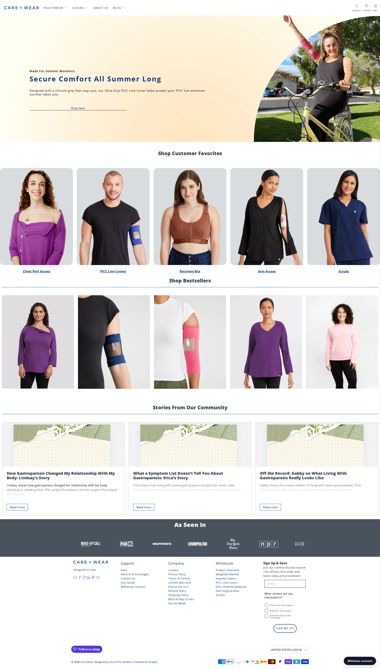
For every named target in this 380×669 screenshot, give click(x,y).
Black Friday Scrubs (181, 599)
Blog (117, 8)
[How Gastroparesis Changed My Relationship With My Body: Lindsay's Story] (63, 444)
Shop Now (78, 108)
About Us (100, 8)
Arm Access (267, 271)
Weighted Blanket (227, 574)
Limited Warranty (179, 582)
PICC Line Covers (113, 271)
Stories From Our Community (190, 407)
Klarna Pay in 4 (178, 587)
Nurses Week (177, 603)
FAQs (124, 570)
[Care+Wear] (21, 7)
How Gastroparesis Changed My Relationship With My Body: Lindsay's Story (61, 475)
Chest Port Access (36, 271)
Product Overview (227, 570)
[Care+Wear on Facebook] (79, 578)
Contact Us (128, 578)
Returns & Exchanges (135, 574)
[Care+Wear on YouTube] (98, 578)
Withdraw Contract (133, 587)
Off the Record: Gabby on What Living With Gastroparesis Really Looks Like (303, 475)
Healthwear (53, 8)
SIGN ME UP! (285, 628)
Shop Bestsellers (190, 280)
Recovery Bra (190, 271)
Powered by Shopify (145, 662)
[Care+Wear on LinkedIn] (88, 578)
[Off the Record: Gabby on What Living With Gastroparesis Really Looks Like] (317, 444)
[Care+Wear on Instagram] (84, 578)
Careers (173, 570)
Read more (17, 507)
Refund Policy (177, 591)
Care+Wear (86, 662)
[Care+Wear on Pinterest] (93, 578)
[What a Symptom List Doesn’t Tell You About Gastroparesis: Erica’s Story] (190, 444)
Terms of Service (179, 578)
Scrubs (78, 8)
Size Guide (128, 582)
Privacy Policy (177, 574)
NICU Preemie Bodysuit (231, 587)
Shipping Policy (178, 595)
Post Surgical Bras (227, 591)
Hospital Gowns (226, 578)
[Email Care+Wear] (75, 578)
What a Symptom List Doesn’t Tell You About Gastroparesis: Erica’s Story (178, 475)
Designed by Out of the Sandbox (113, 662)
